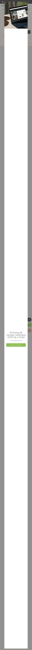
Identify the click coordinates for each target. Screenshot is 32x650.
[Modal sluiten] (26, 3)
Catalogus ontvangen (16, 345)
